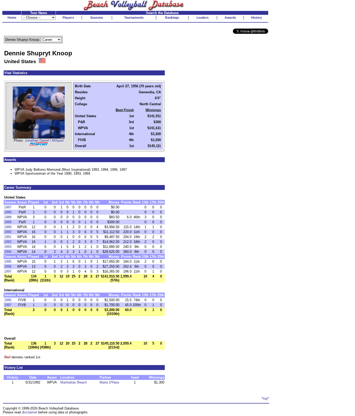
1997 (7, 271)
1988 (7, 212)
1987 (7, 207)
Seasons (96, 17)
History (256, 17)
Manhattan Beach (73, 382)
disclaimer (29, 412)
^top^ (265, 398)
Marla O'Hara (109, 382)
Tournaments (134, 17)
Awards (230, 17)
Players (68, 17)
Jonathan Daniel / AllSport (44, 140)
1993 (7, 247)
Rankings (172, 17)
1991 (7, 237)
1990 (7, 232)
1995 (7, 261)
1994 (7, 252)
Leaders (202, 17)
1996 (7, 266)
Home (12, 17)
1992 (7, 242)
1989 (7, 222)
